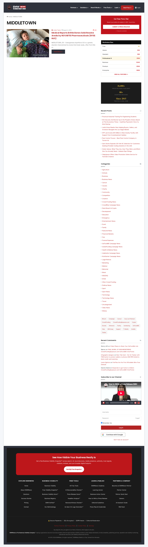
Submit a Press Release (121, 27)
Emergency (106, 218)
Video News (106, 307)
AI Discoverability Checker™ (74, 490)
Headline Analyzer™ (74, 498)
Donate (104, 325)
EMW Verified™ (50, 502)
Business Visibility (50, 486)
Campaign (112, 319)
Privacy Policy (71, 526)
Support (118, 329)
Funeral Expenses (108, 240)
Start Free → (127, 7)
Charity (104, 189)
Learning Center (98, 490)
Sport (104, 288)
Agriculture (105, 170)
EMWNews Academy (97, 486)
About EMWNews (26, 490)
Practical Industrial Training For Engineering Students (119, 116)
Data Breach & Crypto (109, 208)
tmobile (133, 329)
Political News (106, 285)
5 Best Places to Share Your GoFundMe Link (124, 346)
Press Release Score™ (74, 494)
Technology (106, 295)
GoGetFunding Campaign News (112, 247)
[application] (121, 393)
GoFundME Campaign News (111, 243)
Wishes (104, 311)
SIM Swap (110, 329)
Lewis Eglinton (105, 362)
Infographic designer (107, 355)
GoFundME (136, 325)
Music (104, 272)
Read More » (58, 52)
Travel (104, 301)
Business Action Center (97, 494)
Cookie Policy (82, 526)
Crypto (134, 322)
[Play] (104, 403)
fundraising (127, 325)
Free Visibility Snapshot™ (50, 490)
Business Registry (50, 498)
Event (104, 224)
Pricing (26, 502)
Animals (104, 173)
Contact (26, 507)
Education (105, 214)
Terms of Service (59, 526)
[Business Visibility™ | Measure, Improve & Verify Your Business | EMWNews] (18, 7)
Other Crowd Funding (109, 282)
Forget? (138, 418)
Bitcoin (104, 319)
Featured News (107, 230)
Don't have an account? (121, 439)
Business (105, 176)
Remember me (107, 423)
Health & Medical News (109, 250)
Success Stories (26, 498)
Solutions (83, 7)
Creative (105, 198)
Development (106, 211)
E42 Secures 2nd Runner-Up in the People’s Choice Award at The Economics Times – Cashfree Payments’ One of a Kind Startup (121, 122)
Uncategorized (107, 304)
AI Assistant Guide (121, 502)
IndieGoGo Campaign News (111, 253)
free (103, 237)
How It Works (95, 7)
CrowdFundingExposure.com (121, 322)
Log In (121, 427)
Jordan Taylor (57, 30)
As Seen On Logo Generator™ (74, 507)
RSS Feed (122, 507)
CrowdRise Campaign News (111, 205)
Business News (107, 179)
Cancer (104, 182)
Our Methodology (50, 507)
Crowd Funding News (109, 202)
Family (104, 227)
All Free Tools (74, 486)
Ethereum (111, 325)
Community (106, 192)
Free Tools (107, 7)
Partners (73, 7)
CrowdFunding (106, 322)
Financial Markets (108, 234)
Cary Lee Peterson (129, 319)
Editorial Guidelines (98, 502)
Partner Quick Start (122, 494)
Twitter (104, 332)
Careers (121, 498)
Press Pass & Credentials (98, 507)
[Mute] (135, 403)
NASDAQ (105, 275)
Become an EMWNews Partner (121, 486)
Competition (106, 195)
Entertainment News (108, 221)
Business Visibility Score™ (50, 494)
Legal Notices (106, 259)
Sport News (106, 291)
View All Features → (121, 74)
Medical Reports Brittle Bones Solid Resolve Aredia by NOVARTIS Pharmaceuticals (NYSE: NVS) (74, 35)
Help (103, 329)
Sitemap (91, 526)
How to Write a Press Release (97, 498)
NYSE (104, 279)
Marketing (105, 263)
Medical (104, 266)
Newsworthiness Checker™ (74, 502)
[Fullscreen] (139, 403)
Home (10, 16)
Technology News (108, 298)
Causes (104, 186)
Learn (116, 7)
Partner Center (121, 490)
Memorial (105, 269)
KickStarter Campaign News (111, 256)
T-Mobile (125, 329)
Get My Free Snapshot (74, 469)
